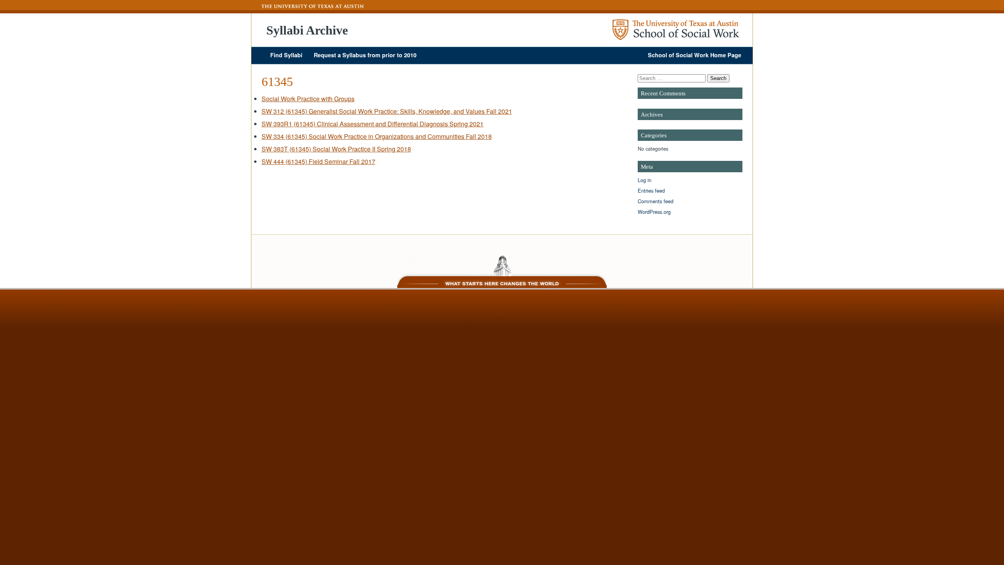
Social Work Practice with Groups (308, 98)
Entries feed (651, 190)
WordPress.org (654, 211)
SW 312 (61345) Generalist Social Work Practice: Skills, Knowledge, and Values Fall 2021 (387, 111)
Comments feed (655, 201)
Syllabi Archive (307, 30)
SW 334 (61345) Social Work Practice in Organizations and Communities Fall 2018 (377, 136)
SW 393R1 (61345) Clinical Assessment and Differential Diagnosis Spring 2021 (373, 123)
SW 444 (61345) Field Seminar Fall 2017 (318, 161)
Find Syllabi (286, 55)
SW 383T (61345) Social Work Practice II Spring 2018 (336, 148)
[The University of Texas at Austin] (308, 6)
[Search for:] (672, 78)
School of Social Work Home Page (694, 55)
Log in (644, 180)
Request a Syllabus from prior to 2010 (365, 55)
